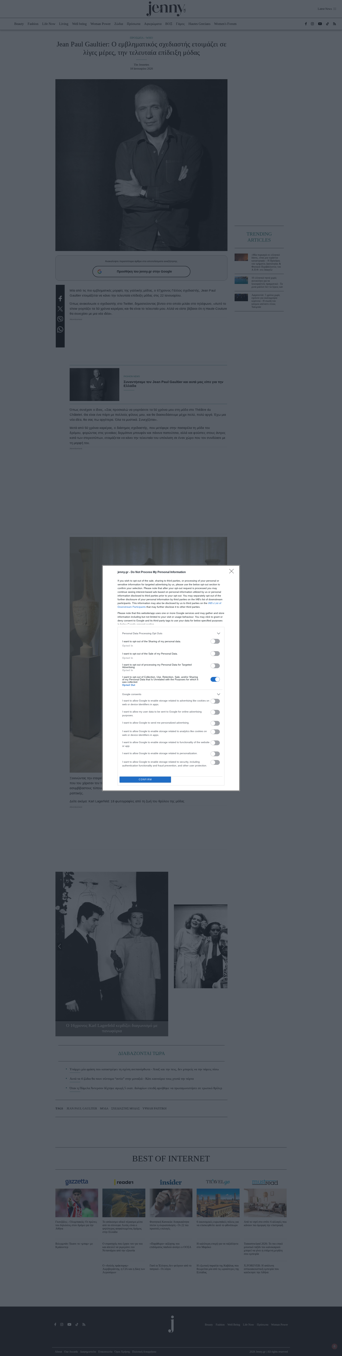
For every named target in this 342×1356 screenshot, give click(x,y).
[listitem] (171, 633)
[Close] (232, 572)
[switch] (215, 641)
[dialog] (171, 678)
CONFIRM (145, 779)
